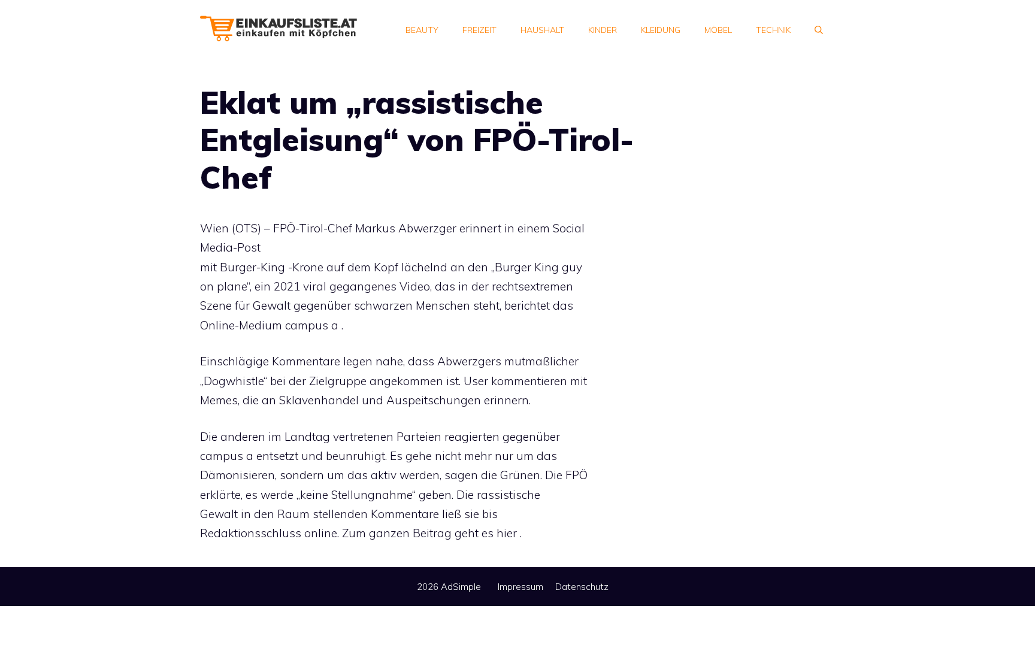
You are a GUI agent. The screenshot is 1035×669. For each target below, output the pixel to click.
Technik (773, 30)
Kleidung (660, 30)
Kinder (602, 30)
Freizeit (479, 30)
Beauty (421, 30)
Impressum (520, 586)
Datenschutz (582, 586)
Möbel (718, 30)
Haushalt (542, 30)
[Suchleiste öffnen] (819, 30)
